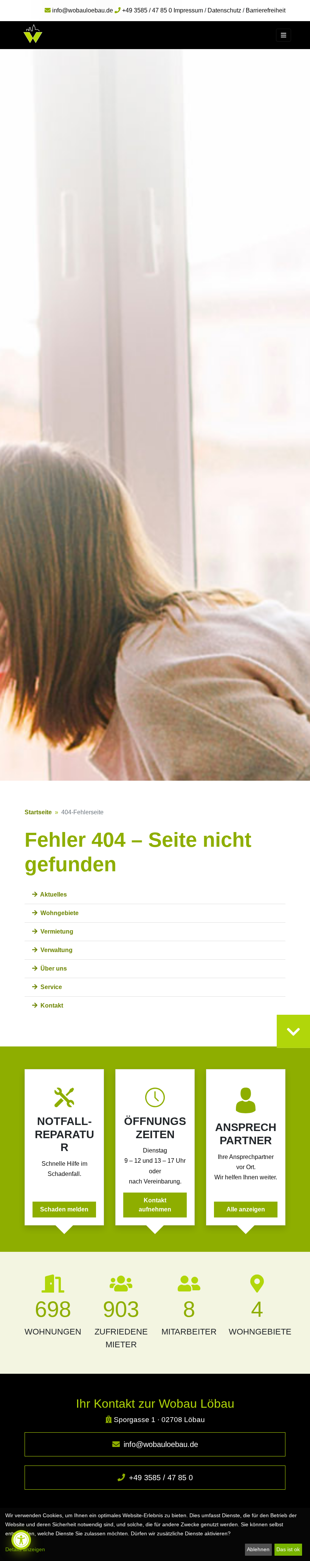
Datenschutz (224, 10)
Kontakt (51, 1005)
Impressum (188, 10)
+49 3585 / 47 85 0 (160, 1477)
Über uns (53, 968)
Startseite (38, 812)
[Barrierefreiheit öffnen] (21, 1540)
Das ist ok (288, 1549)
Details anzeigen (25, 1549)
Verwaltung (56, 950)
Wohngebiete (59, 913)
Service (50, 987)
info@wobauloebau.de (159, 1444)
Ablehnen (258, 1549)
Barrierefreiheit (265, 10)
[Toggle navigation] (283, 35)
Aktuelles (53, 894)
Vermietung (56, 931)
